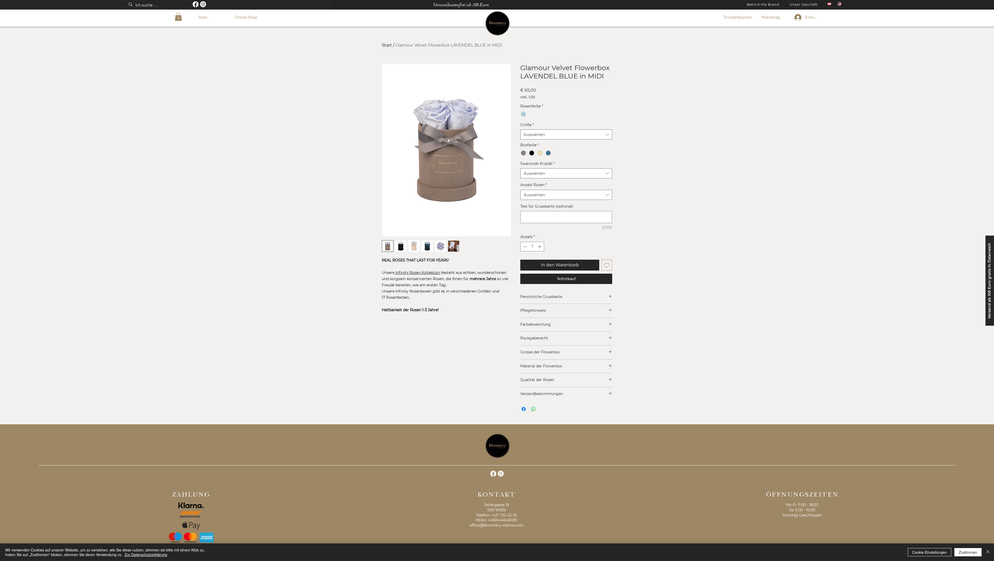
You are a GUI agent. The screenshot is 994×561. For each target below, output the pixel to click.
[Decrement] (524, 246)
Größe (527, 124)
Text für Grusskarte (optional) (546, 206)
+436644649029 (502, 520)
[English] (839, 4)
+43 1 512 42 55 (504, 515)
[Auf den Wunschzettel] (606, 265)
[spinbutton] (532, 246)
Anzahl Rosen (533, 185)
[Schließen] (988, 552)
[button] (178, 16)
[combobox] (566, 134)
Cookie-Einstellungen (929, 552)
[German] (829, 4)
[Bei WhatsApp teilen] (533, 409)
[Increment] (540, 246)
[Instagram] (203, 4)
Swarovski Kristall (537, 163)
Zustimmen (968, 552)
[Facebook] (196, 4)
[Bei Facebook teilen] (524, 409)
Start (387, 45)
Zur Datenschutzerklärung (146, 554)
